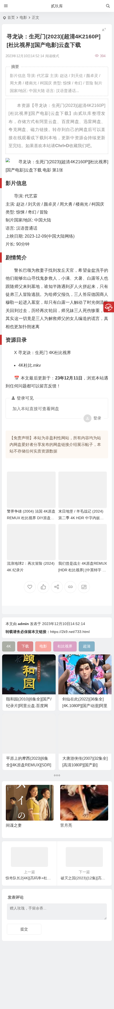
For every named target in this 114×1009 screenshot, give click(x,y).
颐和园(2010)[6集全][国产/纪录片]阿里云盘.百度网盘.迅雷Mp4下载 (28, 705)
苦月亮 (66, 825)
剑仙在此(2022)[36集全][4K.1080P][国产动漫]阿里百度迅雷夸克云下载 (84, 705)
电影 (23, 17)
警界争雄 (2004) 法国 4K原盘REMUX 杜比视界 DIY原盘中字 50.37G (31, 518)
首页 (11, 17)
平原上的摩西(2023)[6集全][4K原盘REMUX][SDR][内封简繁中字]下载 (28, 765)
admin (23, 624)
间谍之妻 (14, 825)
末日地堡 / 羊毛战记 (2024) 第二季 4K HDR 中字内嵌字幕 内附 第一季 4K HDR (81, 518)
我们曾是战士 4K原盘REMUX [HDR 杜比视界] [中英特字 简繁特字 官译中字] (82, 570)
